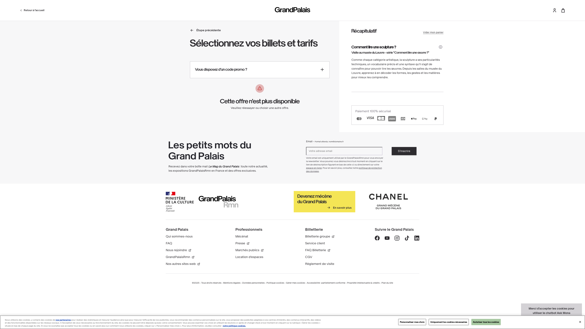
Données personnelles (253, 283)
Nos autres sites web (181, 263)
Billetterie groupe (317, 236)
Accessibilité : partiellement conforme (326, 283)
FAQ (169, 243)
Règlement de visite (319, 263)
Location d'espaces (249, 257)
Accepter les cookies (551, 320)
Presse (240, 243)
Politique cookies (275, 283)
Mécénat (241, 236)
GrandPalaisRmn (178, 257)
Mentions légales (231, 283)
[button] (554, 10)
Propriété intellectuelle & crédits (363, 283)
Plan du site (387, 283)
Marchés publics (247, 250)
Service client (315, 243)
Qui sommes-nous (179, 236)
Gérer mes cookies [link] (295, 283)
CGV (308, 257)
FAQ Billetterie (315, 250)
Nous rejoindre (176, 250)
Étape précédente (208, 30)
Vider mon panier (433, 32)
